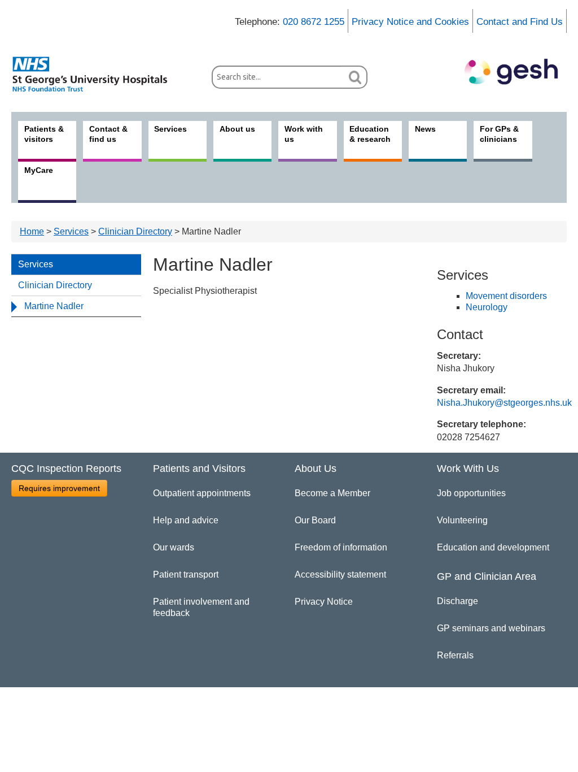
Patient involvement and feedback (201, 607)
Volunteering (462, 520)
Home (32, 231)
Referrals (455, 655)
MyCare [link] (38, 170)
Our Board (315, 520)
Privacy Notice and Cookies (410, 21)
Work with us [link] (303, 134)
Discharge (457, 601)
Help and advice (185, 520)
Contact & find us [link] (108, 134)
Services (71, 231)
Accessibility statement (340, 574)
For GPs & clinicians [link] (499, 134)
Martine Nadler (54, 306)
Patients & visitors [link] (44, 134)
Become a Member (332, 493)
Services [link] (170, 128)
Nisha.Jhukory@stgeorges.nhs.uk (504, 402)
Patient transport (185, 574)
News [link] (425, 128)
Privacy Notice (324, 601)
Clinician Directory (135, 231)
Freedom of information (341, 547)
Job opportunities (471, 493)
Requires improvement (59, 488)
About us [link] (237, 128)
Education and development (493, 547)
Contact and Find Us (519, 21)
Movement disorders (506, 296)
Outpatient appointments (202, 493)
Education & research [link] (370, 134)
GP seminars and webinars (491, 628)
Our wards (173, 547)
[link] (96, 74)
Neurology (486, 307)
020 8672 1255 (313, 21)
